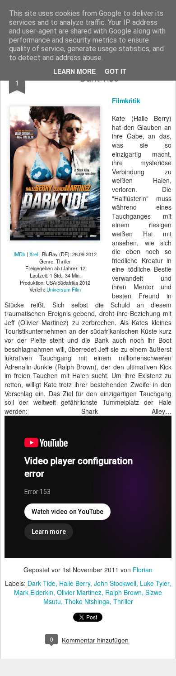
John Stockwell (115, 583)
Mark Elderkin (33, 592)
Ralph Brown (123, 592)
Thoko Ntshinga (87, 601)
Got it (115, 71)
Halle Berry (74, 583)
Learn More (74, 71)
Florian (143, 569)
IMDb (19, 254)
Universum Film (63, 289)
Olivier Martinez (79, 592)
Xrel (33, 254)
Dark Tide (42, 583)
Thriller (123, 601)
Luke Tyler (154, 583)
